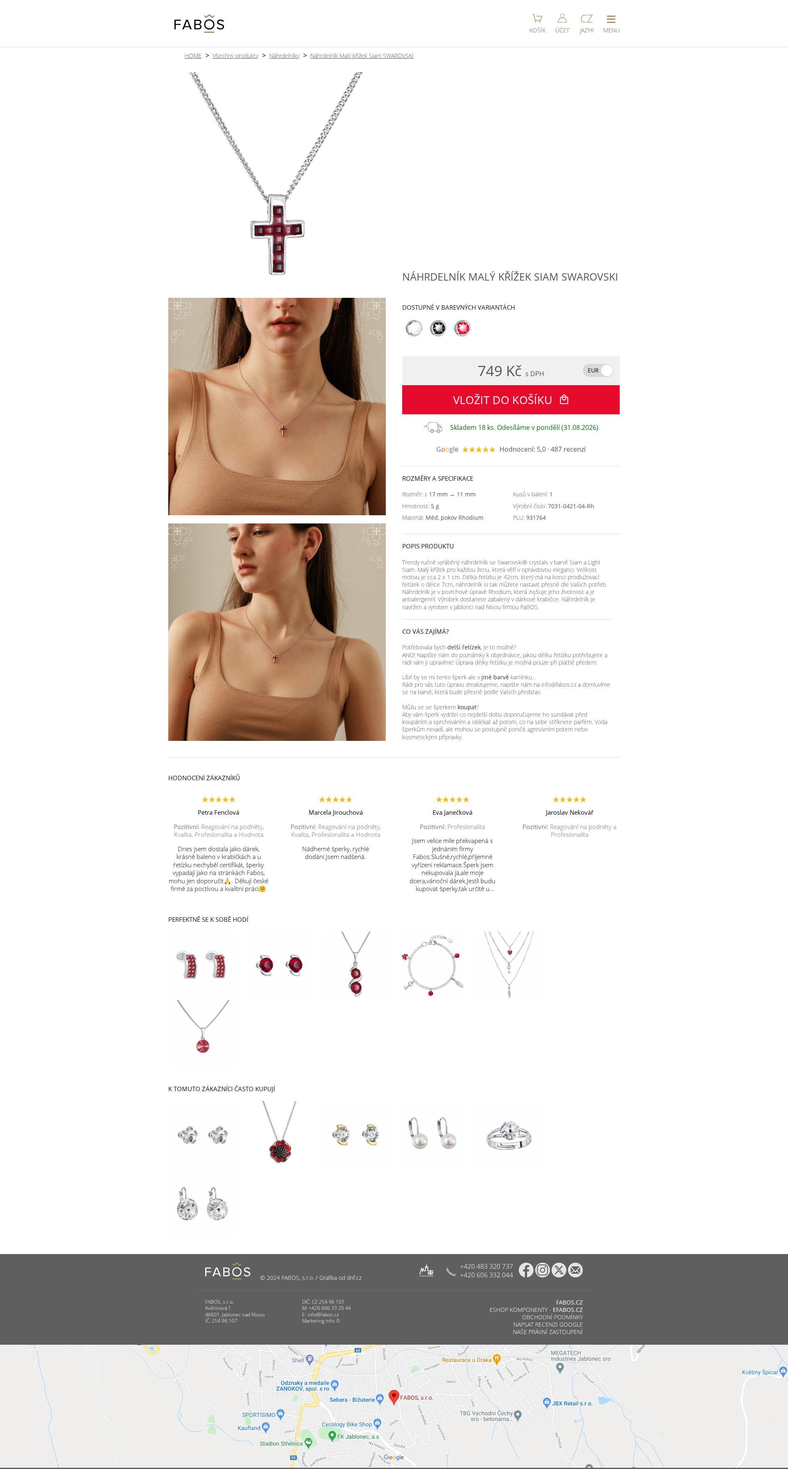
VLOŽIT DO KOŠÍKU (504, 399)
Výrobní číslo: (553, 506)
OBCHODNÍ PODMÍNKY (552, 1317)
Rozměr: (439, 494)
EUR (593, 370)
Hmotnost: (420, 506)
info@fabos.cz (323, 1314)
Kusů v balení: (533, 494)
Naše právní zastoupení (548, 1332)
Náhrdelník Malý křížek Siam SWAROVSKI (362, 55)
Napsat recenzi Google (548, 1324)
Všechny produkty (235, 55)
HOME (193, 55)
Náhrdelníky (284, 55)
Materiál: (442, 517)
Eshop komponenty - (536, 1310)
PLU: (529, 517)
